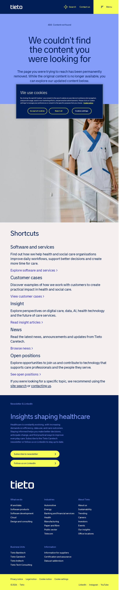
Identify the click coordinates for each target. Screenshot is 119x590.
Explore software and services (32, 270)
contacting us (41, 386)
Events (81, 525)
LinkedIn (82, 585)
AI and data (15, 505)
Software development (21, 513)
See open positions (24, 374)
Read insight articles (25, 322)
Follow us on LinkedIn (25, 463)
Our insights (84, 529)
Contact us (85, 6)
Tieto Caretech (17, 556)
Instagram (93, 585)
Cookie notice (45, 579)
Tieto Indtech (17, 561)
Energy (48, 509)
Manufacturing (51, 521)
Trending (82, 513)
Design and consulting (21, 521)
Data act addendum (53, 561)
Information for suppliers (56, 552)
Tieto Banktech (18, 552)
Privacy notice (16, 579)
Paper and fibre (51, 525)
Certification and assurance (57, 556)
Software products (19, 509)
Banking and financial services (59, 513)
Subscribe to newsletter (26, 454)
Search (72, 6)
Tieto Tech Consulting (21, 565)
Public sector (50, 529)
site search (18, 386)
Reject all (59, 111)
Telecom (48, 533)
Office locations (86, 533)
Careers (82, 517)
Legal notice (31, 579)
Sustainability (85, 509)
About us (82, 505)
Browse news (20, 348)
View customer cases (26, 296)
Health (47, 517)
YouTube (105, 585)
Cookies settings (81, 111)
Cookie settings (61, 579)
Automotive (50, 505)
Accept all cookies (37, 111)
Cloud (13, 517)
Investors (82, 521)
